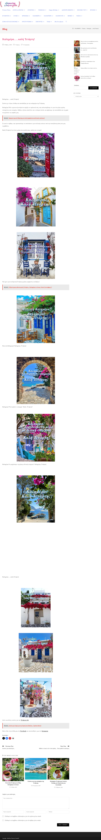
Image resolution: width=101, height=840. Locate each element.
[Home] (72, 28)
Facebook (23, 731)
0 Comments (26, 44)
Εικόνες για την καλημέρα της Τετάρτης (36, 782)
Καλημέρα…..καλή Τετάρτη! (93, 28)
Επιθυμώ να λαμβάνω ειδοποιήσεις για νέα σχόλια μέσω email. (23, 816)
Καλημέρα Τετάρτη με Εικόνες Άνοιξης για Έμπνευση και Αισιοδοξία (58, 783)
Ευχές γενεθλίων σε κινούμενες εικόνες (89, 68)
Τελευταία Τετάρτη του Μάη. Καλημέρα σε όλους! (13, 783)
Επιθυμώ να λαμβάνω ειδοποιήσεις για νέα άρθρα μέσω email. (23, 820)
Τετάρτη (18, 44)
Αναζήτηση (76, 85)
